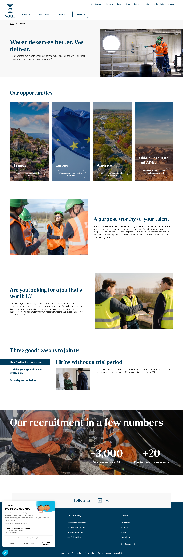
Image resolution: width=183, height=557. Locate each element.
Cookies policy (90, 553)
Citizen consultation (75, 532)
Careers (119, 4)
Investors (109, 4)
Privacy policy (77, 553)
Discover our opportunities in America (112, 174)
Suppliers (137, 4)
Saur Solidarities (74, 537)
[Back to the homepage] (10, 11)
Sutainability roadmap (76, 522)
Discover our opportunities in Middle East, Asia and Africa (153, 173)
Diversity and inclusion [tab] (23, 380)
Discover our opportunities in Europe (70, 174)
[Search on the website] (91, 4)
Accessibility (118, 553)
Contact (147, 4)
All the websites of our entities (164, 4)
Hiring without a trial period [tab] (26, 362)
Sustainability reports (76, 527)
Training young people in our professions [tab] (26, 371)
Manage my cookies (104, 553)
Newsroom (98, 4)
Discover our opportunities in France (29, 174)
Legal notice (65, 553)
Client (128, 4)
